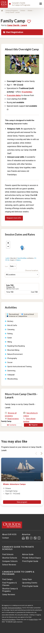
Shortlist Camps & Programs (10, 590)
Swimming (11, 371)
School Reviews (9, 565)
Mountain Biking (13, 350)
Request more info (14, 218)
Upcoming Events (29, 583)
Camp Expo (27, 579)
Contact (5, 538)
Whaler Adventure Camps (14, 484)
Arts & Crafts (12, 325)
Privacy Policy (33, 619)
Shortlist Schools (9, 558)
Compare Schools (9, 561)
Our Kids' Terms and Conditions (12, 608)
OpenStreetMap (21, 258)
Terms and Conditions (9, 619)
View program (22, 502)
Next (41, 453)
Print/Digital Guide (30, 561)
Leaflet (7, 258)
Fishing (10, 334)
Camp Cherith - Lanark (12, 12)
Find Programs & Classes (9, 584)
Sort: (6, 266)
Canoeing (10, 329)
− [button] (8, 246)
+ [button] (8, 242)
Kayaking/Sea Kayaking (16, 346)
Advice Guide (28, 554)
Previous (36, 453)
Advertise (26, 534)
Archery (10, 321)
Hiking (9, 342)
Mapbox (18, 260)
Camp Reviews (8, 594)
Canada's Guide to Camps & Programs (18, 573)
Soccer (10, 362)
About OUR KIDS (9, 534)
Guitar (9, 338)
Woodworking (12, 379)
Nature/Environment (15, 354)
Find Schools (7, 554)
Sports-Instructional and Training (19, 366)
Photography (12, 358)
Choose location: (32, 270)
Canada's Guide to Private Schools (18, 548)
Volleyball (10, 375)
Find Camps (7, 579)
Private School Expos (31, 558)
